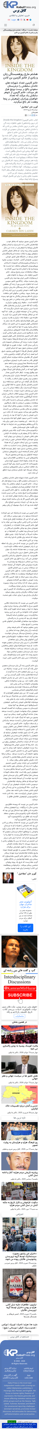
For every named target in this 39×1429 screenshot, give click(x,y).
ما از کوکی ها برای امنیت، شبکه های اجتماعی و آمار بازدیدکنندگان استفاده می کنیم (19, 1425)
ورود (28, 1375)
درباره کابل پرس (10, 1368)
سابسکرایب (19, 1016)
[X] (26, 115)
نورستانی (13, 1328)
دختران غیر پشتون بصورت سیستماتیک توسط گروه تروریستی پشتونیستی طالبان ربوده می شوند (20, 1256)
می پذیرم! (11, 1421)
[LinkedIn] (32, 115)
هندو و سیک (29, 1328)
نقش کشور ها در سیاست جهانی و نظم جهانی (20, 1077)
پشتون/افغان (25, 1331)
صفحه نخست (33, 30)
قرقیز (20, 1328)
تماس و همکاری (10, 1370)
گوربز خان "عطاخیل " (29, 107)
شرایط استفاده (28, 1370)
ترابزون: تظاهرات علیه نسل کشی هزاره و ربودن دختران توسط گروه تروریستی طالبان (21, 1307)
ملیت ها (33, 1324)
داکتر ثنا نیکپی (13, 1052)
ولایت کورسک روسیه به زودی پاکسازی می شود (20, 1047)
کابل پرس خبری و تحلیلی (11, 1149)
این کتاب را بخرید (25, 928)
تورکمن (5, 1324)
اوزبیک (12, 1324)
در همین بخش (19, 1022)
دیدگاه (24, 30)
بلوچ (6, 1328)
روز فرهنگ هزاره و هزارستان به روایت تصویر (20, 1144)
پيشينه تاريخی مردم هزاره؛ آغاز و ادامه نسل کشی (20, 1174)
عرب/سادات (13, 1331)
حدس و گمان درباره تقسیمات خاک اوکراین (21, 1107)
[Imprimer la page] (30, 115)
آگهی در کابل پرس (10, 1375)
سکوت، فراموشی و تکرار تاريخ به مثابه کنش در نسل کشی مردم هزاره (20, 1204)
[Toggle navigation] (5, 25)
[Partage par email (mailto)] (36, 115)
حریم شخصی (28, 1368)
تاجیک (19, 1324)
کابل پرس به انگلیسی (10, 1377)
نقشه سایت (28, 1377)
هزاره (26, 1324)
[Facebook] (34, 115)
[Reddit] (28, 115)
